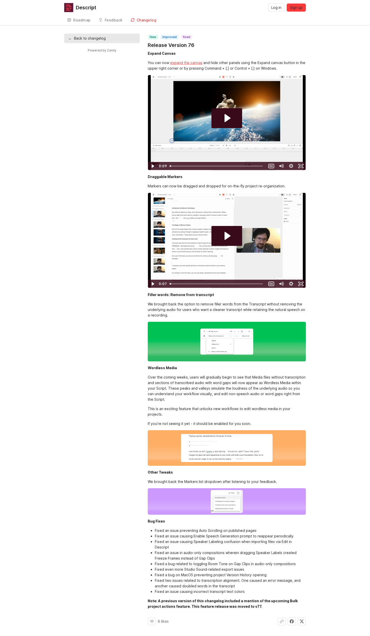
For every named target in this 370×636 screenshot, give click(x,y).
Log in (276, 7)
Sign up (296, 7)
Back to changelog (87, 38)
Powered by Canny (102, 50)
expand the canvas (186, 63)
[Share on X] (302, 621)
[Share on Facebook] (292, 621)
